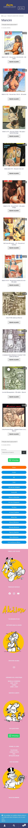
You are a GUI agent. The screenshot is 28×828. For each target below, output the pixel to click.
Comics (14, 472)
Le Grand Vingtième (14, 512)
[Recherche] (24, 452)
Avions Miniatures (14, 537)
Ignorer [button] (3, 821)
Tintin (14, 482)
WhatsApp (15, 460)
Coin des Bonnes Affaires (14, 542)
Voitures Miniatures (14, 522)
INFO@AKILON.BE (14, 755)
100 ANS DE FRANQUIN (14, 487)
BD (14, 477)
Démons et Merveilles (14, 497)
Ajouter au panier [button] (14, 61)
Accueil (4, 15)
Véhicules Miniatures (14, 527)
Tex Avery (14, 507)
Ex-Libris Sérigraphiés (14, 502)
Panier (22, 824)
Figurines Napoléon (14, 532)
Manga (14, 467)
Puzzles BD (14, 492)
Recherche (3, 449)
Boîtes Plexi (14, 517)
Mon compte (4, 825)
